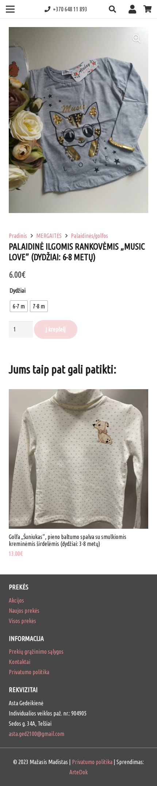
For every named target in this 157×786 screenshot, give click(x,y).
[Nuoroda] (134, 9)
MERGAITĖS (49, 235)
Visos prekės (22, 621)
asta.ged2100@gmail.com (36, 733)
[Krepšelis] (148, 9)
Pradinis (18, 235)
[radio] (18, 306)
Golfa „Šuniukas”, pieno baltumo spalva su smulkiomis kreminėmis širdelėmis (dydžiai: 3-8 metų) (67, 540)
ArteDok (78, 772)
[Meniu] (10, 9)
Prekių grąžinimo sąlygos (36, 651)
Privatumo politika (29, 672)
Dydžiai (17, 290)
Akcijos (16, 600)
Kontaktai (19, 661)
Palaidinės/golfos (89, 235)
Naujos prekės (24, 610)
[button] (112, 9)
